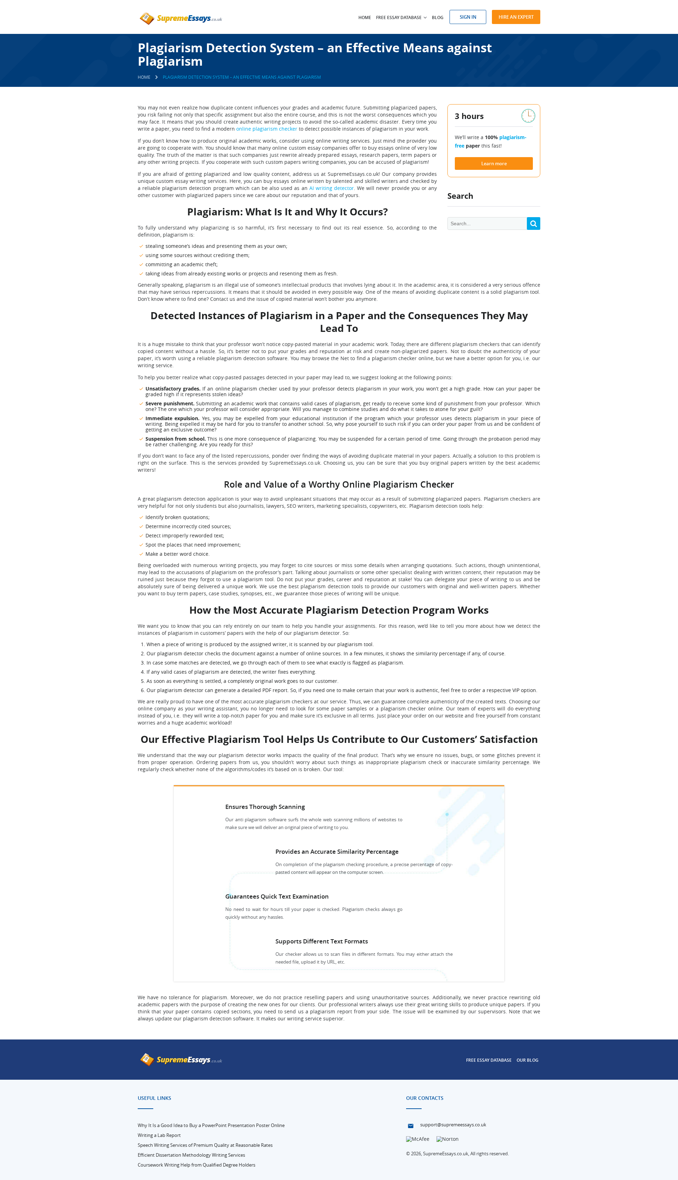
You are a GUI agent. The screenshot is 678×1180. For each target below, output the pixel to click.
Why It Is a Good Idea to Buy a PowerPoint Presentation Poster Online (211, 1125)
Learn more (494, 163)
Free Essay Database (489, 1060)
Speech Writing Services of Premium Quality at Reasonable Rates (205, 1145)
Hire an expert (516, 17)
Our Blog (528, 1060)
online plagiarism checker (266, 128)
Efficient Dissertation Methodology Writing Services (191, 1155)
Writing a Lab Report (159, 1135)
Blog (438, 17)
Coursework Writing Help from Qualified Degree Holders (196, 1165)
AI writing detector (331, 188)
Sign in (468, 17)
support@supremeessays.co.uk (453, 1124)
